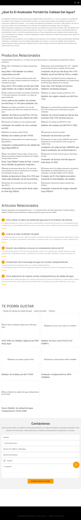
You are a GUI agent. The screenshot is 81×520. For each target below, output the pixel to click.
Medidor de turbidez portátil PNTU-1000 (59, 125)
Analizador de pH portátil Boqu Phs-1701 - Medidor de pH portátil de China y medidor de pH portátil (60, 73)
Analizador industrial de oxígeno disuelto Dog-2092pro (59, 189)
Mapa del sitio (41, 516)
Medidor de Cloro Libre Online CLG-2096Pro (57, 342)
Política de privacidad (56, 516)
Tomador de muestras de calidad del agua (17, 311)
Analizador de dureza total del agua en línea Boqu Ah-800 (58, 160)
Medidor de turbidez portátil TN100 (17, 135)
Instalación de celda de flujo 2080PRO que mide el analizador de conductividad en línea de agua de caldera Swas (60, 149)
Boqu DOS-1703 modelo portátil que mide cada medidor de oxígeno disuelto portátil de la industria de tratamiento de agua (20, 87)
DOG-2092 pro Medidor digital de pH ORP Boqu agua (20, 342)
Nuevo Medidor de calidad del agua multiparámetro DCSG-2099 (17, 409)
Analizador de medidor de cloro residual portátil (19, 126)
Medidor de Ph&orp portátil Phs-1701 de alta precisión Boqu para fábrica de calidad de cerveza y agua (21, 116)
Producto (52, 311)
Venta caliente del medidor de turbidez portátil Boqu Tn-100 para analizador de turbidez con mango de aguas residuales (20, 102)
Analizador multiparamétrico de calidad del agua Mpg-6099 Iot (21, 146)
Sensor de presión (40, 311)
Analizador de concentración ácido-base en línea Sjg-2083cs (20, 189)
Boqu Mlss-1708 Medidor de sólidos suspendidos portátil (17, 72)
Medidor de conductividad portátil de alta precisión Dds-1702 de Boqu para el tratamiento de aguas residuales (59, 116)
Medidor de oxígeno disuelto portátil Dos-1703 (59, 97)
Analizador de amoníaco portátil (55, 135)
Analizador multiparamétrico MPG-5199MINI (56, 375)
